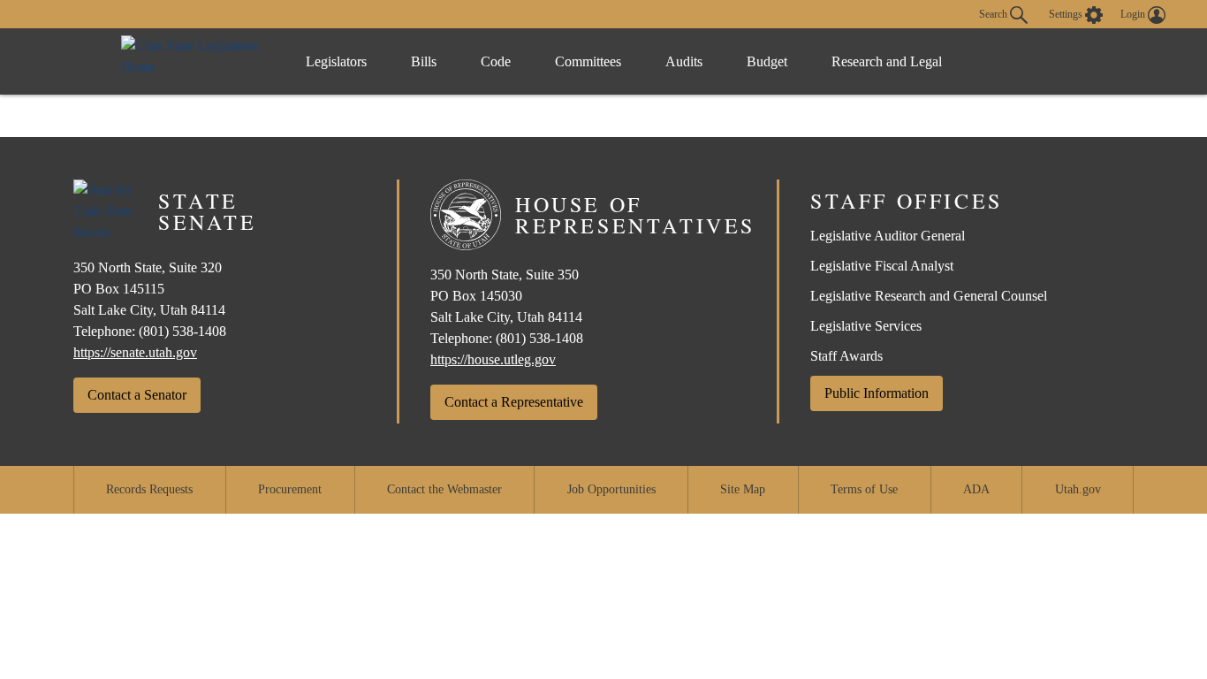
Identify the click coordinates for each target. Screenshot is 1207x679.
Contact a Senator (136, 394)
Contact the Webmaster (444, 489)
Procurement (290, 489)
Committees (588, 61)
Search (994, 13)
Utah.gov (1078, 489)
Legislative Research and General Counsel (928, 295)
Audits (683, 61)
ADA (976, 489)
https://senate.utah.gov (135, 352)
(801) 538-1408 (182, 331)
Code (496, 61)
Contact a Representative (513, 401)
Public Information (876, 393)
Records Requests (149, 489)
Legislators (336, 61)
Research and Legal (886, 61)
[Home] (195, 61)
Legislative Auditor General (887, 235)
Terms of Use (864, 489)
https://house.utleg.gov (493, 359)
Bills (423, 61)
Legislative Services (866, 325)
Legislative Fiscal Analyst (881, 265)
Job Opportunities (611, 489)
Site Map (742, 489)
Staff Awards (846, 355)
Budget (767, 61)
